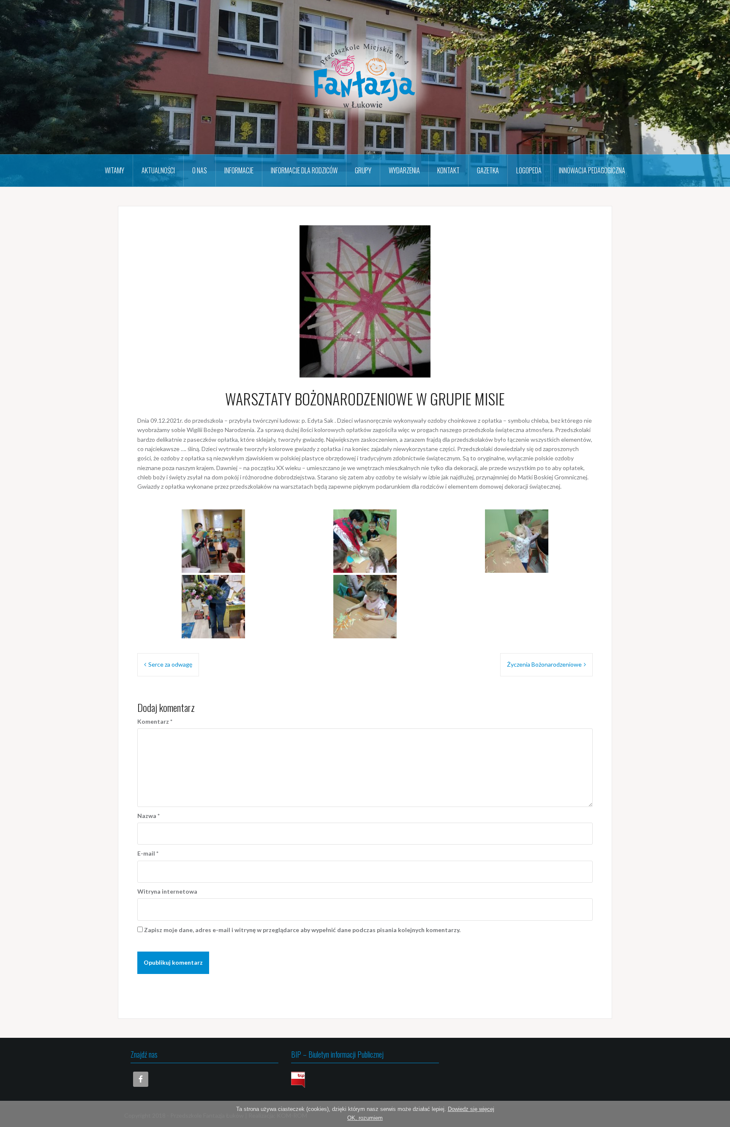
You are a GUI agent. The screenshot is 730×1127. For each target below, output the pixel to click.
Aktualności (158, 170)
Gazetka (488, 170)
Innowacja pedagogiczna (592, 170)
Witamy (114, 170)
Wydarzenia (404, 170)
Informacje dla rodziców (304, 170)
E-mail (147, 853)
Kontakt (448, 170)
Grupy (363, 170)
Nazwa (148, 815)
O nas (199, 170)
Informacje (238, 170)
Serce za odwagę (170, 664)
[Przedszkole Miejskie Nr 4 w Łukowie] (365, 76)
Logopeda (529, 170)
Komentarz (154, 721)
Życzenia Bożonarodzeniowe (544, 664)
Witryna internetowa (167, 891)
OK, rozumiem (365, 1118)
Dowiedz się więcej (471, 1109)
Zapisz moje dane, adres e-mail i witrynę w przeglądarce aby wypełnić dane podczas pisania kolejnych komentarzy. (302, 929)
